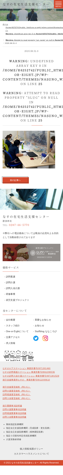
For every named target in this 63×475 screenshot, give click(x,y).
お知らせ (39, 325)
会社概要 (10, 319)
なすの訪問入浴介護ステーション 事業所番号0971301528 (31, 376)
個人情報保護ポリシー (31, 449)
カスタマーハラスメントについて (31, 454)
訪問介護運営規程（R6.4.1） (17, 391)
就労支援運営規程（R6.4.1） (17, 387)
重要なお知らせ (43, 319)
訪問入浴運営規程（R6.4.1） (17, 398)
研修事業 (10, 294)
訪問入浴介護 (13, 288)
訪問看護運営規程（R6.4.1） (17, 394)
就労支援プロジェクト (17, 300)
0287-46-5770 (16, 224)
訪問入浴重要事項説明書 (14, 417)
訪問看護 (10, 276)
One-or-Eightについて (17, 331)
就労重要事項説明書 (12, 406)
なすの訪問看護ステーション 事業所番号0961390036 (29, 372)
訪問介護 (10, 282)
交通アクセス (13, 337)
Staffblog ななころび (46, 331)
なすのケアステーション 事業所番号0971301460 (27, 368)
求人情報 (10, 343)
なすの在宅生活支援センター (26, 4)
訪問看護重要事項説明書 (14, 413)
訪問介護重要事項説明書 (14, 409)
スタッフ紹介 (13, 325)
